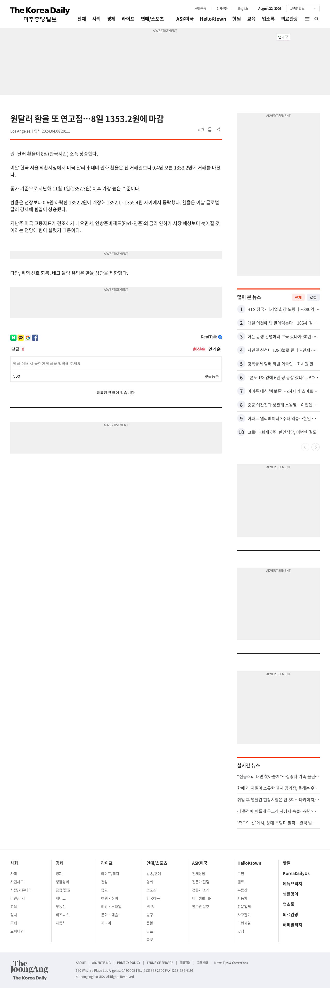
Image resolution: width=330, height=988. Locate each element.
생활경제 (62, 881)
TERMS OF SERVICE (160, 962)
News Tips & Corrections (231, 962)
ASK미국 (185, 18)
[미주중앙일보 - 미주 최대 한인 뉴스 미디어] (40, 14)
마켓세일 (244, 922)
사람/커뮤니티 (21, 889)
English (243, 8)
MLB (150, 906)
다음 (315, 447)
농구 (149, 914)
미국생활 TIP (202, 898)
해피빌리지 (292, 925)
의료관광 (289, 18)
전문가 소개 (201, 889)
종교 (104, 889)
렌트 (240, 881)
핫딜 (236, 18)
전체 (81, 18)
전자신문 (222, 8)
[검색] (317, 19)
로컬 (313, 297)
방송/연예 (153, 873)
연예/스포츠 (152, 18)
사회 (96, 18)
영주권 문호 (201, 906)
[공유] (219, 129)
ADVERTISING (101, 962)
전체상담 (198, 873)
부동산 (61, 906)
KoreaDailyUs (296, 873)
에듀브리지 (292, 883)
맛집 (240, 931)
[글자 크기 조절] (201, 129)
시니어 (106, 922)
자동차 (61, 922)
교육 (251, 18)
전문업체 (244, 906)
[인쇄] (210, 129)
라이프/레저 (110, 873)
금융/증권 (63, 889)
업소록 (268, 18)
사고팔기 (244, 914)
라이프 (128, 18)
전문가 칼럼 (201, 881)
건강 (104, 881)
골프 (149, 931)
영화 (149, 881)
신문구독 (200, 8)
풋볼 (149, 922)
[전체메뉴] (307, 19)
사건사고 (17, 881)
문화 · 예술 (109, 914)
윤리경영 (185, 962)
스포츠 (151, 889)
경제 (111, 18)
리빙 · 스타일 (111, 906)
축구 (149, 939)
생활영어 (290, 894)
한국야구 (153, 898)
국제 (13, 922)
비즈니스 (62, 914)
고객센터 (202, 962)
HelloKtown (213, 18)
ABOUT (81, 962)
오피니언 (17, 931)
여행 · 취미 (109, 898)
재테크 (61, 898)
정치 (13, 914)
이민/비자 (17, 898)
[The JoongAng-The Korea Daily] (29, 970)
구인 (240, 873)
